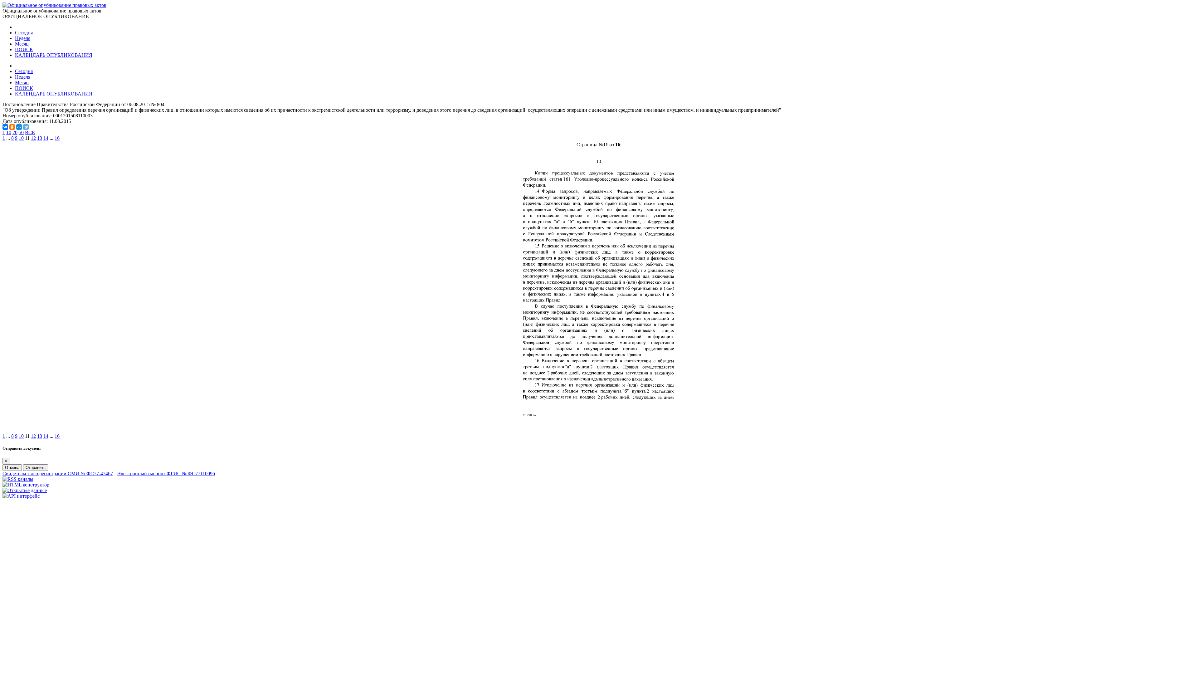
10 (8, 132)
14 (45, 138)
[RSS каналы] (17, 479)
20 (14, 132)
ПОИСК (24, 49)
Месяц (22, 43)
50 (21, 132)
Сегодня (24, 32)
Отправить (36, 467)
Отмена (12, 467)
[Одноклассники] (12, 127)
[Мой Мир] (19, 127)
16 (57, 138)
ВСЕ (30, 132)
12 (33, 138)
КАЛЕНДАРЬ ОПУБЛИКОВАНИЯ (53, 55)
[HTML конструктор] (25, 484)
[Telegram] (26, 127)
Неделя (22, 38)
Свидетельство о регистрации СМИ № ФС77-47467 (57, 473)
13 (39, 138)
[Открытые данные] (24, 490)
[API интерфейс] (21, 496)
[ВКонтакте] (5, 127)
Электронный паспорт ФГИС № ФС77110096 (166, 473)
